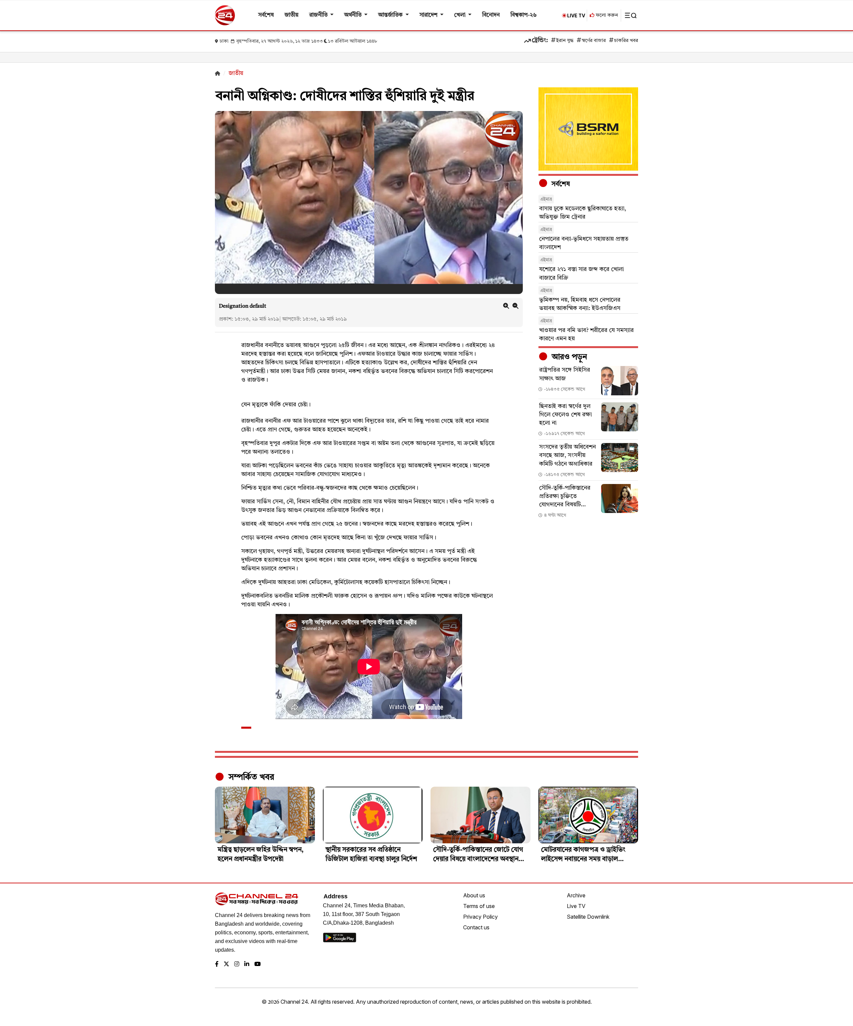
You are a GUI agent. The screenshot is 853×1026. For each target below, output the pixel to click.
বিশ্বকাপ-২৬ (523, 15)
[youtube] (257, 964)
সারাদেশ (429, 15)
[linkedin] (246, 964)
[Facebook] (217, 964)
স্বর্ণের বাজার (594, 40)
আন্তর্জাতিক (391, 15)
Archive (576, 895)
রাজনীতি (319, 15)
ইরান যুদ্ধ (564, 40)
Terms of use (479, 906)
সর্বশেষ (266, 15)
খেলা (460, 15)
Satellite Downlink (588, 916)
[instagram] (236, 964)
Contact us (476, 927)
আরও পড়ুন (568, 357)
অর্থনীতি (353, 15)
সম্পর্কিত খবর (250, 777)
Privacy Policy (480, 916)
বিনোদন (491, 15)
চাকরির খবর (626, 40)
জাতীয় (292, 15)
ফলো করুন (606, 15)
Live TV (576, 906)
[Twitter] (226, 964)
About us (474, 895)
